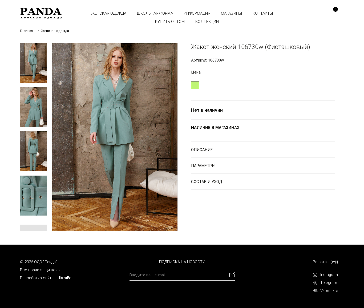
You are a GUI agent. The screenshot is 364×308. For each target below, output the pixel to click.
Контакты (263, 13)
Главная (26, 31)
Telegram (328, 282)
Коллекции (207, 21)
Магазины (231, 13)
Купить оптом (170, 21)
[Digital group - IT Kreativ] (64, 277)
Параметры (203, 165)
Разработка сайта (37, 277)
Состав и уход (206, 181)
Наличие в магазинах (215, 127)
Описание (202, 149)
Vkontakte (329, 290)
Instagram (329, 274)
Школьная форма (155, 13)
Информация (197, 13)
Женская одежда (108, 13)
